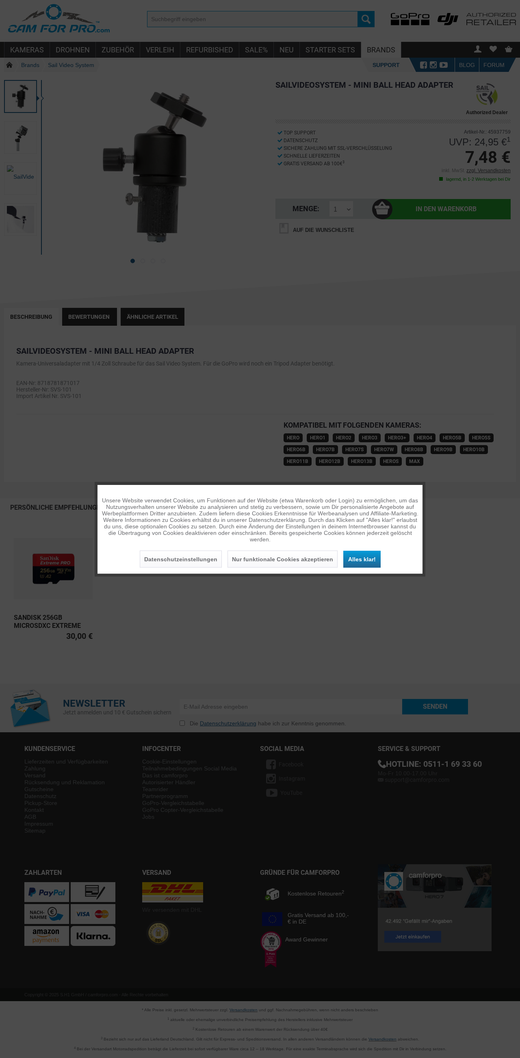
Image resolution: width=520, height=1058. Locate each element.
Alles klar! (362, 559)
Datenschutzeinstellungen (180, 559)
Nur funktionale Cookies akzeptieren (282, 559)
